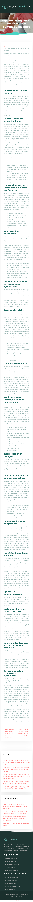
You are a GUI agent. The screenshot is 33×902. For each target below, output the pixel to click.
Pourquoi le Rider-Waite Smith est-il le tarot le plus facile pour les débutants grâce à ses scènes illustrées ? (16, 776)
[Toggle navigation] (30, 6)
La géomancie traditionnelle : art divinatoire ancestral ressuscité (9, 733)
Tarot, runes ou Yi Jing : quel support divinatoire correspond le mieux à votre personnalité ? (15, 806)
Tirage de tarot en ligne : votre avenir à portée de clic (23, 732)
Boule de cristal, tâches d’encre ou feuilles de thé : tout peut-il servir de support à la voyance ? (16, 769)
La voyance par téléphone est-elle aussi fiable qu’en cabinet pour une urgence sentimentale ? (15, 818)
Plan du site (16, 901)
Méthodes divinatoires (11, 46)
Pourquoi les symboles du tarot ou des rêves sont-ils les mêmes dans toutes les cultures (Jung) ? (16, 762)
